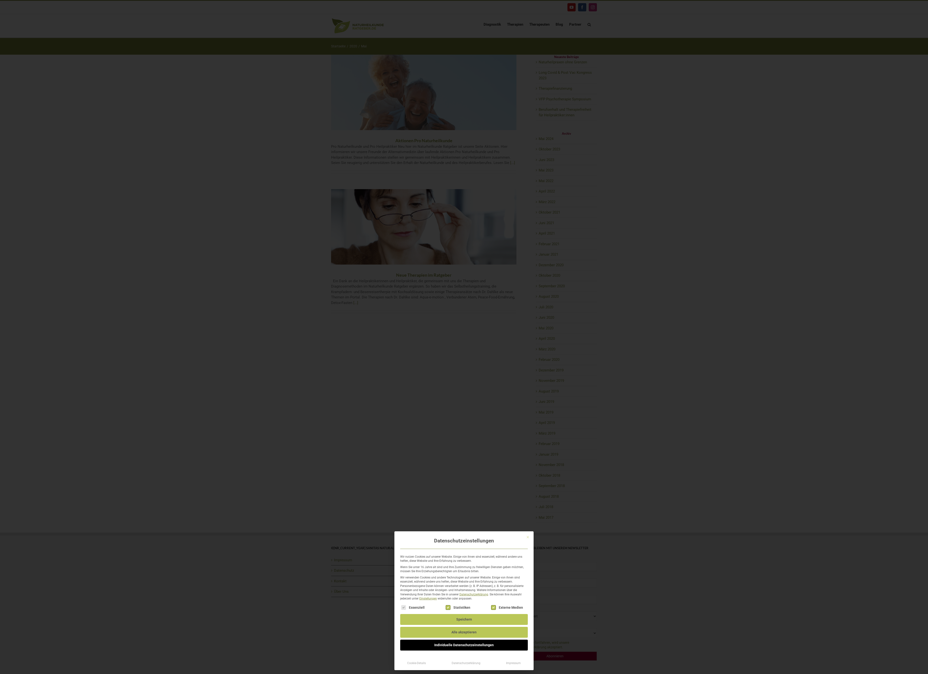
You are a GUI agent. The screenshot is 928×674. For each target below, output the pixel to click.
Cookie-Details (416, 663)
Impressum (513, 663)
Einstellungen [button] (428, 598)
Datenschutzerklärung (473, 594)
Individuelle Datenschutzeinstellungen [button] (464, 645)
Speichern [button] (464, 619)
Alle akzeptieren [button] (464, 632)
